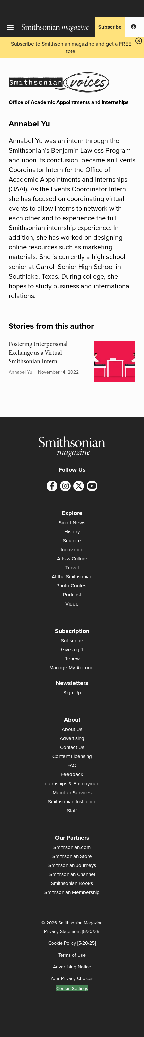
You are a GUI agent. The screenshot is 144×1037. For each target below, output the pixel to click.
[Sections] (11, 27)
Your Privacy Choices (72, 978)
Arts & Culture (72, 558)
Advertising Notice (72, 966)
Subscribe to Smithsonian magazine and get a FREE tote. (71, 47)
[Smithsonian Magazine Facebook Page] (52, 486)
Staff (72, 810)
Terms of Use (72, 955)
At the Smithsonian (72, 576)
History (72, 531)
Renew (72, 658)
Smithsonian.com (72, 847)
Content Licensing (72, 756)
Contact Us (72, 747)
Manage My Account (72, 667)
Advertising (72, 738)
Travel (72, 567)
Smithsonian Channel (72, 874)
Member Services (72, 792)
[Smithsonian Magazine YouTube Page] (92, 486)
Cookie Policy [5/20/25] (72, 943)
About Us (72, 729)
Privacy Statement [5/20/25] (72, 931)
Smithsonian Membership (72, 892)
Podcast (72, 594)
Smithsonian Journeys (72, 865)
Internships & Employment (72, 783)
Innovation (72, 549)
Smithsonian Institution (72, 801)
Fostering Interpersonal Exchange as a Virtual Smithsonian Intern (38, 353)
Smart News (72, 522)
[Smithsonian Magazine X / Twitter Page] (78, 486)
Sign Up (72, 692)
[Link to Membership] (133, 27)
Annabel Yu (20, 372)
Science (72, 540)
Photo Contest (72, 585)
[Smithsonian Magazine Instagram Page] (65, 486)
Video (72, 603)
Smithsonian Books (72, 883)
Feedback (72, 774)
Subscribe (109, 27)
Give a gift (72, 649)
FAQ (72, 765)
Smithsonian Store (72, 856)
